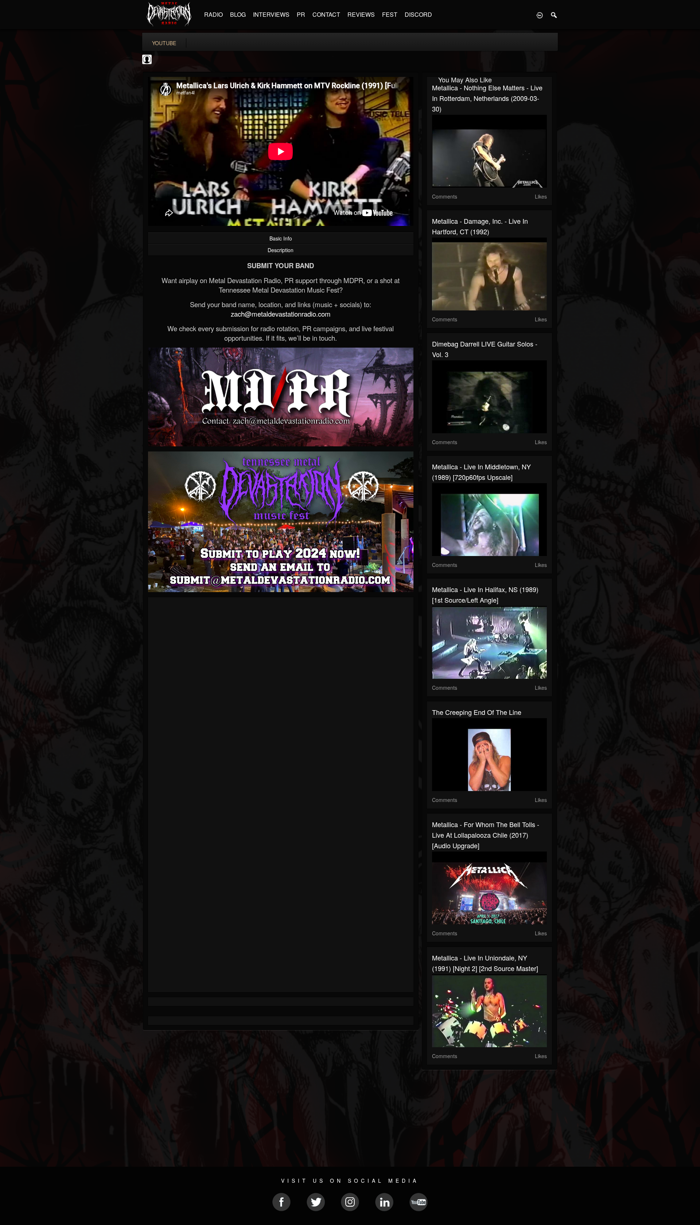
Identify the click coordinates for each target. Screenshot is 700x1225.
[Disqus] (280, 700)
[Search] (554, 14)
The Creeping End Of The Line (476, 712)
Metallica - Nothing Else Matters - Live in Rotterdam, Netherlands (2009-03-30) (487, 98)
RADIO (213, 14)
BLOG (238, 14)
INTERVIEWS (271, 14)
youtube (164, 43)
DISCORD (418, 14)
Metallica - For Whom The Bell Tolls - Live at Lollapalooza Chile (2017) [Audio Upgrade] (485, 834)
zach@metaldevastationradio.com (281, 313)
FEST (389, 14)
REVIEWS (361, 14)
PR (301, 14)
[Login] (539, 14)
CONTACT (326, 14)
